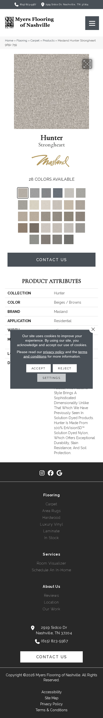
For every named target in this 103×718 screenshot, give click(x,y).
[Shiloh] (23, 228)
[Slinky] (69, 205)
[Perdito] (69, 193)
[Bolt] (46, 228)
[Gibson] (34, 239)
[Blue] (46, 193)
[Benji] (80, 205)
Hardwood (51, 518)
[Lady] (34, 228)
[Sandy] (34, 216)
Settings (51, 377)
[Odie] (46, 205)
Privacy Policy (51, 704)
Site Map (51, 698)
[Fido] (69, 228)
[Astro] (58, 193)
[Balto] (57, 228)
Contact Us (51, 259)
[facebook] (50, 473)
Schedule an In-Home (51, 570)
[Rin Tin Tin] (57, 239)
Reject (65, 368)
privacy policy (53, 352)
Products (48, 40)
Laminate (51, 531)
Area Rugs (51, 511)
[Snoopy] (57, 205)
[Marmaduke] (69, 239)
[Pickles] (23, 205)
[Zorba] (80, 228)
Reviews (51, 596)
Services (51, 554)
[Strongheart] (23, 193)
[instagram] (42, 473)
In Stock (51, 538)
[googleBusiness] (59, 473)
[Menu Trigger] (92, 23)
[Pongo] (46, 216)
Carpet (35, 40)
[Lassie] (69, 216)
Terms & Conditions (52, 710)
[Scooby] (57, 216)
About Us (51, 586)
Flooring (21, 40)
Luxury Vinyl (51, 524)
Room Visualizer (51, 563)
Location (51, 602)
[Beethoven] (46, 239)
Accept (39, 368)
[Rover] (80, 216)
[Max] (81, 193)
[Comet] (35, 193)
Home (9, 40)
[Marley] (34, 205)
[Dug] (23, 216)
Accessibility (52, 692)
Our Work (51, 609)
